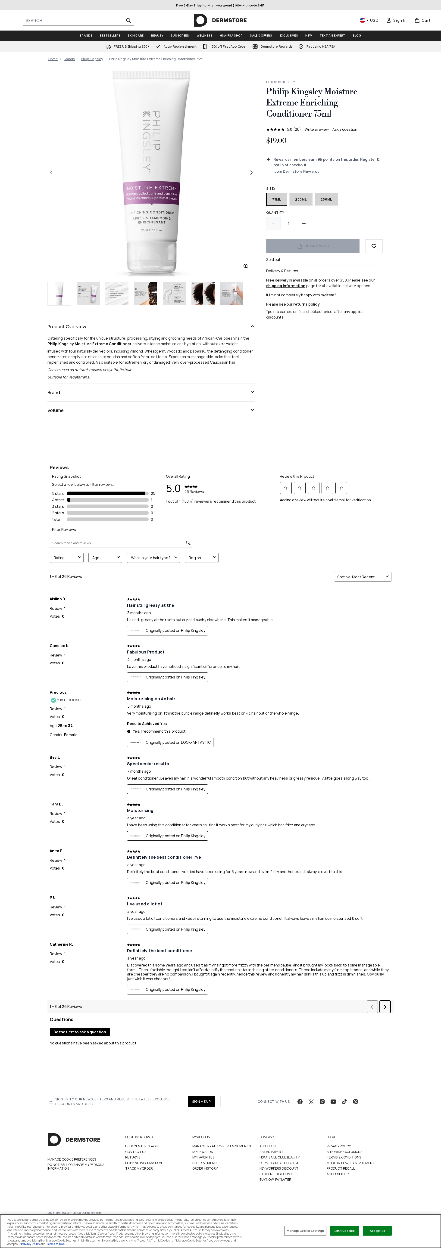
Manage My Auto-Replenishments (221, 1146)
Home (53, 59)
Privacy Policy (339, 1146)
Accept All (377, 1231)
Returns (132, 1157)
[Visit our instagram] (322, 1101)
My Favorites (203, 1157)
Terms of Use (55, 1244)
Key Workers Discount (279, 1168)
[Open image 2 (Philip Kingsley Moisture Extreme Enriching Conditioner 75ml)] (88, 293)
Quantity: (275, 212)
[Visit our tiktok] (344, 1101)
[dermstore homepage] (220, 20)
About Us (268, 1146)
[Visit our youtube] (333, 1101)
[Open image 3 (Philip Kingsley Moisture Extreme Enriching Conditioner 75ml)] (116, 293)
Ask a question (344, 129)
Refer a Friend (204, 1163)
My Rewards (202, 1151)
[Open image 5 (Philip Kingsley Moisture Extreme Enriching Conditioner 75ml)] (174, 293)
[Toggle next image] (251, 172)
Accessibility (338, 1174)
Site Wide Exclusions (345, 1151)
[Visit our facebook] (300, 1101)
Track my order (139, 1168)
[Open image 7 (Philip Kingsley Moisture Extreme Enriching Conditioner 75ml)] (231, 293)
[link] (396, 20)
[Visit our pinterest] (355, 1101)
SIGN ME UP (201, 1101)
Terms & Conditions (344, 1157)
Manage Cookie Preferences (71, 1159)
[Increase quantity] (304, 223)
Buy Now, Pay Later (275, 1179)
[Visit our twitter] (311, 1101)
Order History (205, 1168)
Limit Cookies (345, 1231)
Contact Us (136, 1151)
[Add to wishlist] (374, 246)
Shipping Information (143, 1163)
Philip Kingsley (92, 59)
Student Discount (276, 1174)
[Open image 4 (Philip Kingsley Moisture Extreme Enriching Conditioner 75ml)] (145, 293)
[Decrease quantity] (273, 223)
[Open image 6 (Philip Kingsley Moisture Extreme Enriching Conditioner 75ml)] (203, 293)
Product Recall (341, 1168)
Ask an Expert (272, 1151)
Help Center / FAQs (141, 1146)
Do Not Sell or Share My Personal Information (76, 1166)
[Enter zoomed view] (245, 266)
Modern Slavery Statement (351, 1163)
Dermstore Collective (279, 1163)
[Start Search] (128, 20)
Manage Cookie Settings (305, 1231)
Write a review (317, 129)
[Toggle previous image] (51, 172)
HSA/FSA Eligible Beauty (280, 1157)
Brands (69, 59)
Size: (270, 188)
